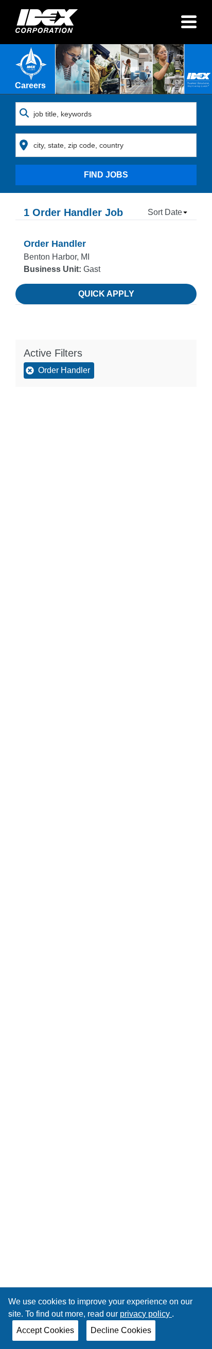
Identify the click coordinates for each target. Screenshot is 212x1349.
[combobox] (106, 114)
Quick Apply (106, 293)
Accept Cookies (45, 1330)
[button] (168, 212)
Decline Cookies (121, 1330)
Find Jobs (106, 174)
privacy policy (146, 1313)
